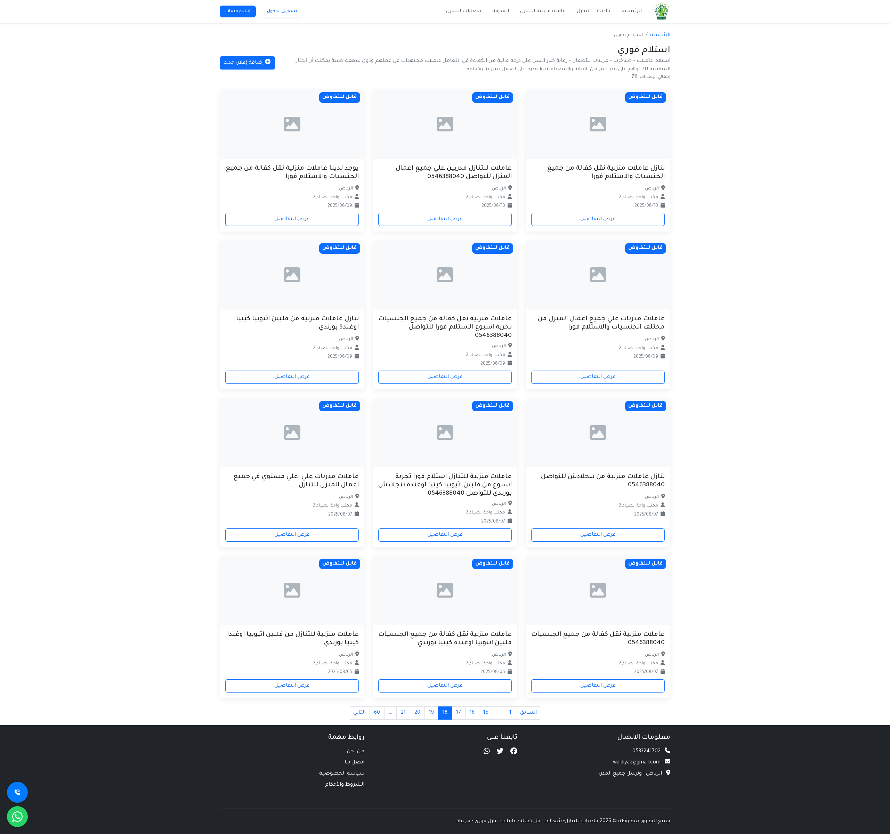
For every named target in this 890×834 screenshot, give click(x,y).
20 (417, 713)
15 (485, 713)
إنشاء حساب (237, 11)
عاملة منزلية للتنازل (543, 11)
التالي (359, 713)
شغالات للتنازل (463, 11)
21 (403, 713)
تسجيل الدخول (282, 11)
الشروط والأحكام (344, 785)
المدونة (500, 11)
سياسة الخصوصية (341, 774)
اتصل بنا (354, 763)
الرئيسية (632, 11)
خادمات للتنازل (593, 11)
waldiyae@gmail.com (637, 763)
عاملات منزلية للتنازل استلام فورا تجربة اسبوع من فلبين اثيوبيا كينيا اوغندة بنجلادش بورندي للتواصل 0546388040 (445, 485)
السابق (528, 713)
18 (445, 713)
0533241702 (646, 751)
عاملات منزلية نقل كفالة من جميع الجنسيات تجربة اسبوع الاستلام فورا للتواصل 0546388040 (445, 327)
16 (472, 713)
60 (377, 713)
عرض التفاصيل (598, 219)
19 (431, 713)
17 (458, 713)
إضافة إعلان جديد (244, 63)
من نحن (355, 751)
